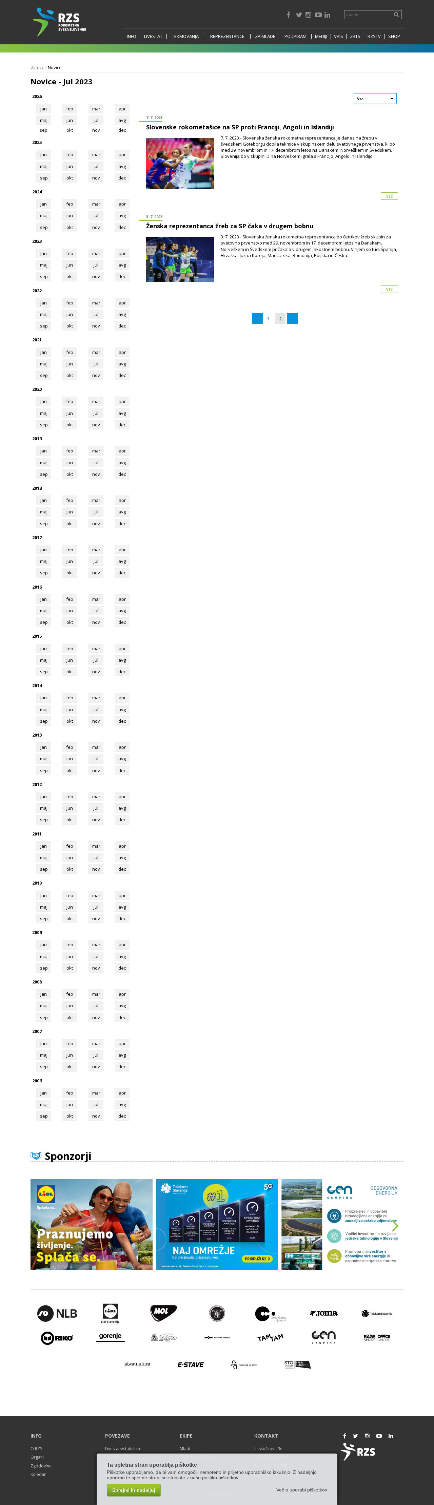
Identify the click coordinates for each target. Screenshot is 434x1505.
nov (96, 178)
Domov (37, 67)
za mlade (265, 36)
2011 (37, 834)
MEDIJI (321, 36)
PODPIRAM (295, 36)
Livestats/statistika (122, 1448)
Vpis (338, 36)
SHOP (394, 36)
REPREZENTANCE (227, 36)
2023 (37, 241)
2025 (37, 142)
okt (69, 178)
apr (122, 109)
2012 (37, 784)
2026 (37, 96)
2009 (37, 932)
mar (96, 109)
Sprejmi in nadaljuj (133, 1490)
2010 (37, 883)
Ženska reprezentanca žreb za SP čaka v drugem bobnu (229, 226)
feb (69, 109)
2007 (37, 1031)
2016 (37, 587)
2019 (37, 439)
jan (43, 109)
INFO (131, 36)
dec (122, 178)
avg (122, 120)
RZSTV (374, 36)
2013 (37, 735)
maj (43, 120)
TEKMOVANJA (185, 36)
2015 (37, 636)
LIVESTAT (153, 36)
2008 (37, 982)
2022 (37, 291)
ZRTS (355, 36)
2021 (37, 340)
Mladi (185, 1448)
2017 (37, 537)
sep (44, 178)
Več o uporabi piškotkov (301, 1489)
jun (69, 120)
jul (96, 120)
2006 (37, 1081)
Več (389, 196)
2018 (37, 488)
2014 (37, 685)
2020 (37, 389)
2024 (37, 192)
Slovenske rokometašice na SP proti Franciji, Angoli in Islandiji (240, 127)
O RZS (36, 1448)
